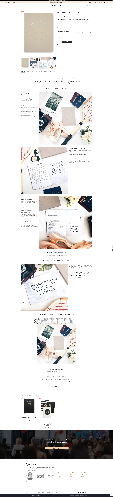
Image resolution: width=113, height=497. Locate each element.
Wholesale (71, 474)
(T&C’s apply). (48, 484)
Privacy (52, 492)
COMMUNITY (53, 2)
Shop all (48, 7)
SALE (71, 7)
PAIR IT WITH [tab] (36, 395)
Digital (59, 474)
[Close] (112, 246)
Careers (43, 492)
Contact (55, 492)
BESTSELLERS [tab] (43, 395)
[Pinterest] (104, 2)
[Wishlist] (86, 5)
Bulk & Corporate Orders (74, 470)
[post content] (29, 406)
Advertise (71, 476)
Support (75, 7)
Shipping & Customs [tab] (52, 71)
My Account (91, 2)
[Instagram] (105, 2)
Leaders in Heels (59, 10)
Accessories (60, 472)
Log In (95, 2)
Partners (35, 492)
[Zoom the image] (7, 2)
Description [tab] (23, 71)
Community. (34, 470)
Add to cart (67, 41)
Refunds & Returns (84, 474)
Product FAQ (83, 470)
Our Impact (40, 492)
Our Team (31, 492)
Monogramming (62, 37)
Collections (38, 7)
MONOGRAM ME (80, 277)
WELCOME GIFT (112, 249)
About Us (58, 7)
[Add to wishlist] (36, 399)
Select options (30, 413)
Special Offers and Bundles (62, 478)
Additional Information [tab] (43, 71)
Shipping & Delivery (84, 472)
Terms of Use (48, 492)
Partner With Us (72, 478)
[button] (21, 33)
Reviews (63, 7)
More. (37, 484)
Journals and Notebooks (62, 470)
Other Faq (82, 476)
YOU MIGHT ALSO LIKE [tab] (26, 395)
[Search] (44, 5)
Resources (53, 7)
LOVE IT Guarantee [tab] (34, 71)
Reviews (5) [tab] (28, 71)
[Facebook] (101, 2)
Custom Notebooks (73, 472)
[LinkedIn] (107, 2)
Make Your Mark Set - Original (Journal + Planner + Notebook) (47, 424)
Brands (43, 7)
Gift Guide (67, 7)
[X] (103, 2)
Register (99, 2)
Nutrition (59, 476)
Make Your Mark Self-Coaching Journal (29, 417)
